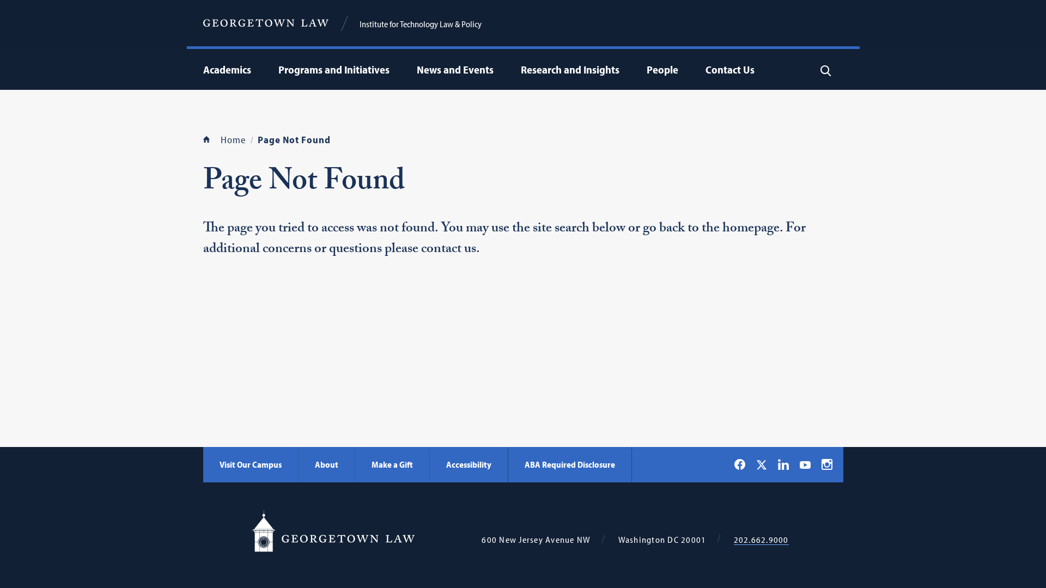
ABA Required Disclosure (570, 464)
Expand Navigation (254, 69)
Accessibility (468, 464)
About (326, 464)
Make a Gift (392, 464)
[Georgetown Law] (266, 23)
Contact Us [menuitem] (730, 69)
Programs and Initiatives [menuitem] (334, 69)
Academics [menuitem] (227, 69)
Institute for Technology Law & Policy (421, 24)
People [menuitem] (662, 69)
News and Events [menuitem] (455, 69)
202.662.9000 (761, 540)
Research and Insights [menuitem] (570, 69)
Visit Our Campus (251, 464)
